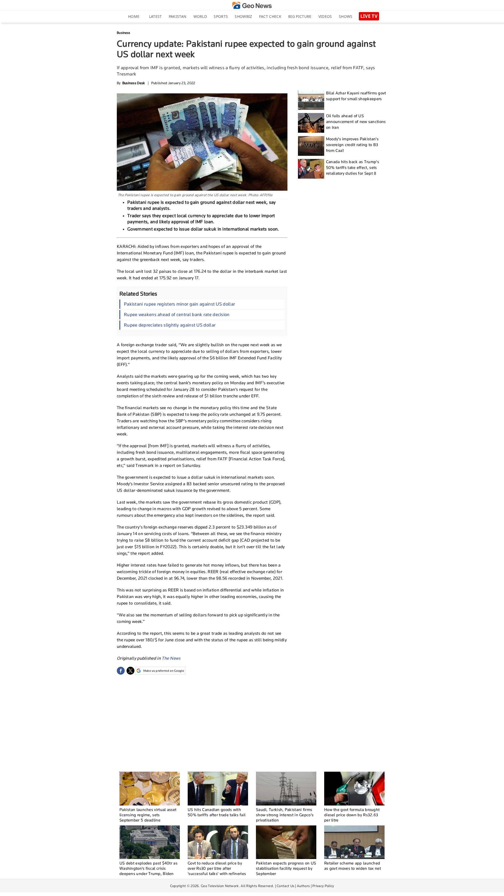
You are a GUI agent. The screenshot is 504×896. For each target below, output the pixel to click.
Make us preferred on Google (163, 671)
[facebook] (121, 671)
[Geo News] (252, 5)
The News (171, 658)
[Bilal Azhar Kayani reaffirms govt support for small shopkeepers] (311, 100)
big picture (299, 16)
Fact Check (270, 16)
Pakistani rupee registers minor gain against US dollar (179, 304)
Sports (221, 16)
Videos (325, 16)
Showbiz (243, 16)
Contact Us (285, 886)
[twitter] (130, 671)
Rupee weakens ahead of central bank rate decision (177, 314)
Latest (155, 16)
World (200, 16)
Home (133, 16)
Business (123, 33)
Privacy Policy (323, 886)
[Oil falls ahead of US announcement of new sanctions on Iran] (311, 123)
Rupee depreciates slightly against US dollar (170, 325)
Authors (303, 886)
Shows (346, 16)
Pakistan (177, 16)
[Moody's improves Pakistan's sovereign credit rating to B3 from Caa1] (311, 146)
